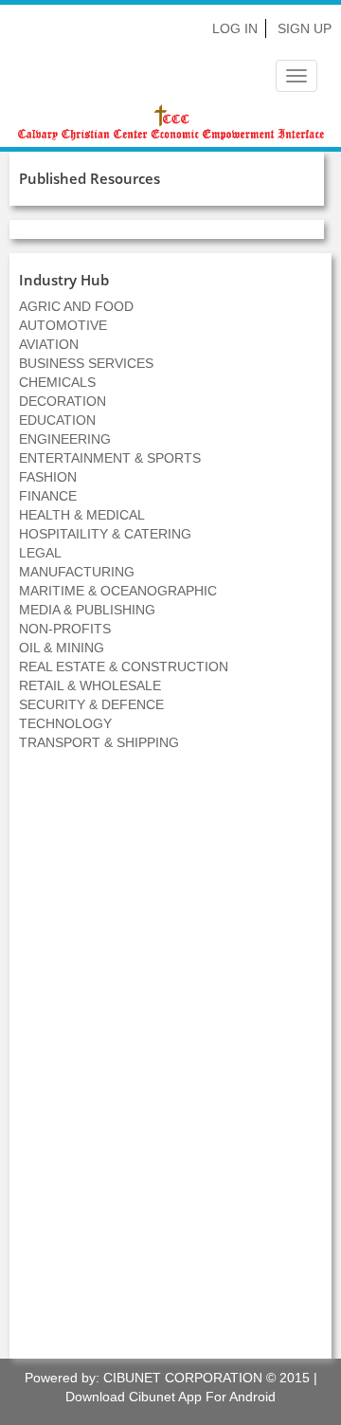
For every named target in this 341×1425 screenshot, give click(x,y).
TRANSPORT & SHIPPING (99, 742)
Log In (235, 28)
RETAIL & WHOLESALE (90, 685)
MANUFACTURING (77, 571)
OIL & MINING (61, 647)
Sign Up (305, 28)
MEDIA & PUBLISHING (87, 609)
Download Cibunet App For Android (170, 1396)
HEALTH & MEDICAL (82, 514)
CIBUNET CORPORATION (182, 1377)
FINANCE (48, 495)
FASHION (48, 476)
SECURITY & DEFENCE (91, 704)
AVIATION (49, 344)
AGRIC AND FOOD (76, 306)
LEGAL (40, 552)
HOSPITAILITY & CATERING (105, 533)
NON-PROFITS (65, 628)
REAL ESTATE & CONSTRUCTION (123, 666)
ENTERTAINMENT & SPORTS (110, 458)
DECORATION (62, 401)
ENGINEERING (65, 439)
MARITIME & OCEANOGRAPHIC (118, 590)
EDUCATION (57, 420)
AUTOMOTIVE (63, 325)
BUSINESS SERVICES (86, 363)
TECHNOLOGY (65, 723)
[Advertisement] (170, 1064)
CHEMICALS (57, 382)
